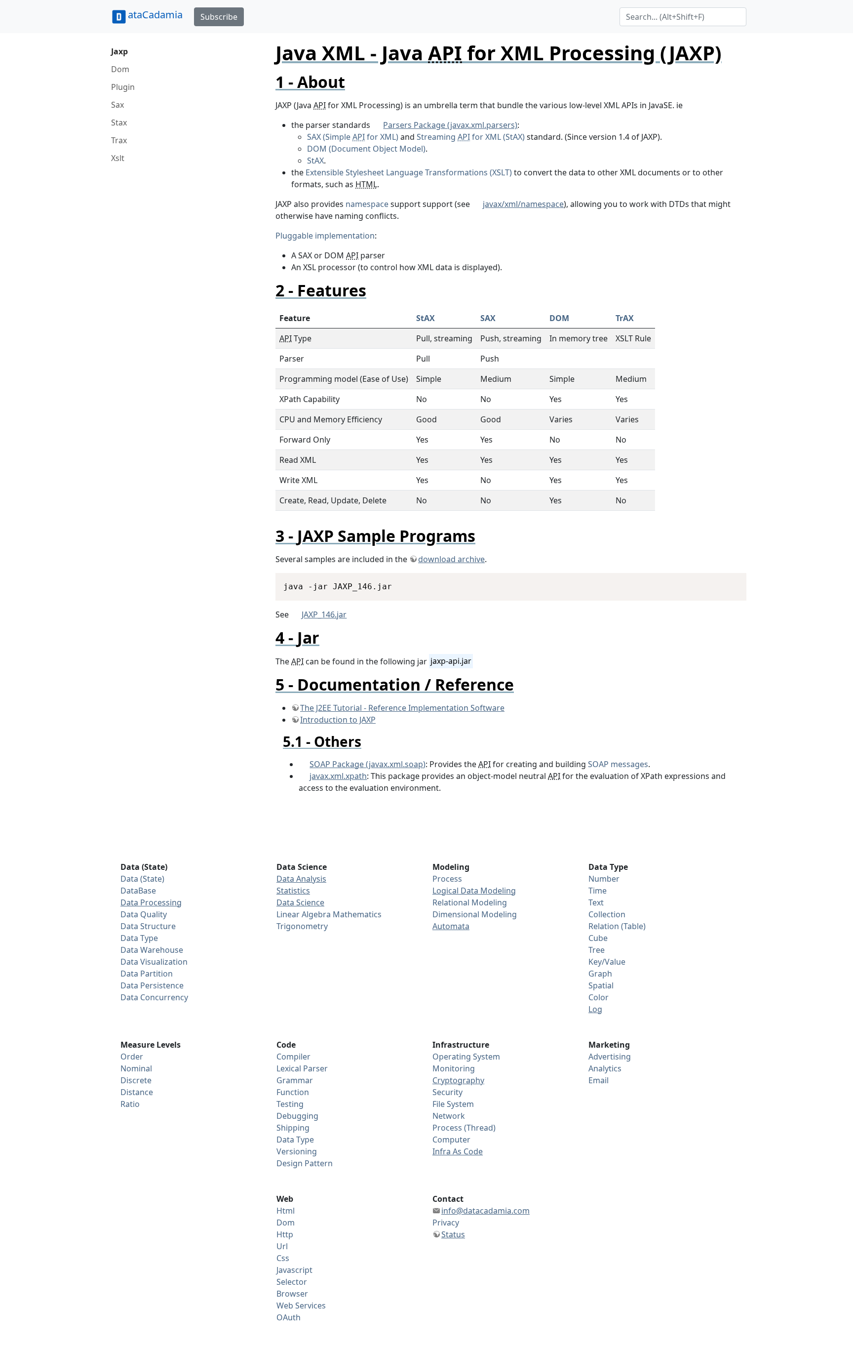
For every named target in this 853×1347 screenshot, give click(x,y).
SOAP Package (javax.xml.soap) (368, 764)
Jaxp (119, 51)
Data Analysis (301, 878)
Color (598, 997)
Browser (292, 1293)
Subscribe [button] (218, 16)
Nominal (136, 1068)
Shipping (293, 1127)
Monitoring (453, 1068)
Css (282, 1258)
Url (282, 1246)
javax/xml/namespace (523, 204)
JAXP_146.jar (324, 614)
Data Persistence (152, 985)
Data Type (139, 938)
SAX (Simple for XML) (352, 136)
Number (604, 878)
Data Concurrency (154, 997)
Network (448, 1115)
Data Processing (151, 902)
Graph (600, 973)
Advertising (609, 1056)
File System (453, 1104)
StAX (315, 160)
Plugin (123, 87)
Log (595, 1009)
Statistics (293, 890)
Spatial (601, 985)
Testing (290, 1104)
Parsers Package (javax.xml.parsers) (450, 125)
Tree (596, 949)
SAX (488, 318)
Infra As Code (457, 1151)
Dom (120, 69)
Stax (119, 122)
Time (597, 890)
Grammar (294, 1080)
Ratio (130, 1104)
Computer (451, 1139)
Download (726, 581)
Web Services (301, 1305)
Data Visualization (154, 961)
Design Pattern (304, 1163)
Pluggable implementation (325, 235)
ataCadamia (155, 14)
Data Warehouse (151, 949)
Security (447, 1092)
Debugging (297, 1115)
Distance (136, 1092)
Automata (450, 926)
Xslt (117, 158)
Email (598, 1080)
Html (285, 1210)
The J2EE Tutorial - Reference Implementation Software (402, 707)
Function (292, 1092)
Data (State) (142, 878)
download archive (451, 559)
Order (131, 1056)
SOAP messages (618, 764)
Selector (291, 1281)
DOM (559, 318)
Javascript (294, 1270)
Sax (117, 104)
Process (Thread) (464, 1127)
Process (447, 878)
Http (284, 1234)
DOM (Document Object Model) (366, 148)
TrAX (625, 318)
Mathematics (357, 914)
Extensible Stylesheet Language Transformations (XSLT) (409, 172)
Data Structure (148, 926)
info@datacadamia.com (485, 1210)
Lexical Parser (302, 1068)
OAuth (288, 1317)
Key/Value (606, 961)
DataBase (138, 890)
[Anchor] (353, 81)
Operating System (466, 1056)
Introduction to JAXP (338, 719)
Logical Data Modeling (474, 890)
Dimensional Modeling (474, 914)
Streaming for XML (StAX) (471, 136)
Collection (606, 914)
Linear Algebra (303, 914)
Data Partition (146, 973)
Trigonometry (302, 926)
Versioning (296, 1151)
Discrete (136, 1080)
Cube (598, 938)
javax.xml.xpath (338, 776)
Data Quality (143, 914)
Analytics (604, 1068)
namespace (367, 204)
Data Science (300, 902)
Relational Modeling (469, 902)
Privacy (445, 1222)
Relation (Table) (617, 926)
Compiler (293, 1056)
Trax (119, 140)
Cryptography (458, 1080)
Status (453, 1234)
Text (596, 902)
